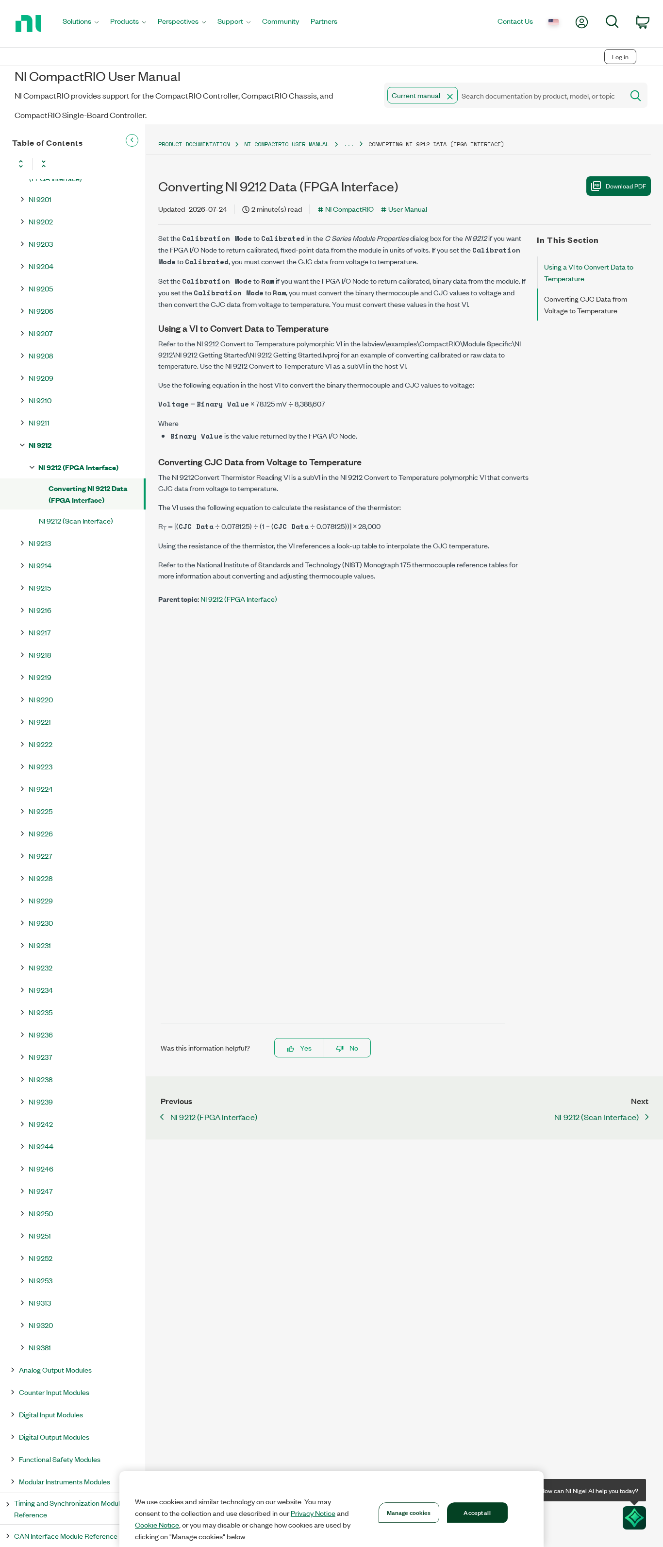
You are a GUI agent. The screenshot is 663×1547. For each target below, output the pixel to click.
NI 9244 (41, 1146)
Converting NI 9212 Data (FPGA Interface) (88, 494)
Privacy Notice (313, 1513)
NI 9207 (41, 333)
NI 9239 (41, 1101)
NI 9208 (41, 355)
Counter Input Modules (54, 1392)
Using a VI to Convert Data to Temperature (588, 272)
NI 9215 (40, 587)
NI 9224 (41, 788)
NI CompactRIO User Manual (286, 144)
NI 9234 (41, 990)
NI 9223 (40, 766)
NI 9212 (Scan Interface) (76, 520)
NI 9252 (40, 1258)
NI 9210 (40, 400)
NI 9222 (40, 744)
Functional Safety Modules (59, 1459)
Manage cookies (409, 1512)
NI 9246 (41, 1168)
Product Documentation (194, 144)
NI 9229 (41, 900)
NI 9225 (40, 811)
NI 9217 (40, 632)
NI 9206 (41, 311)
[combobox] (503, 95)
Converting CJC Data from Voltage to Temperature (585, 304)
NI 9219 (40, 677)
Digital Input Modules (51, 1414)
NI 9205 (41, 288)
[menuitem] (80, 23)
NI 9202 (41, 221)
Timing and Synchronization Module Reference (69, 1508)
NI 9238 (40, 1079)
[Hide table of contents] (132, 140)
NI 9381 (40, 1347)
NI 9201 (40, 199)
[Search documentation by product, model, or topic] (635, 95)
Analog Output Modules (55, 1369)
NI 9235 (40, 1012)
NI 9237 (40, 1057)
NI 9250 (41, 1213)
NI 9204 (41, 266)
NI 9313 (40, 1302)
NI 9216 (40, 610)
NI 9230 (41, 923)
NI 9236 (41, 1034)
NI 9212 (40, 445)
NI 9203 (41, 243)
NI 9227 (40, 855)
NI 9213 (40, 543)
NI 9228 (40, 878)
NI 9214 (40, 565)
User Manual (407, 209)
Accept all (477, 1512)
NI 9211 (39, 422)
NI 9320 (41, 1325)
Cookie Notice (157, 1525)
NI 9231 (40, 945)
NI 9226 (41, 833)
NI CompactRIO (349, 209)
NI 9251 (40, 1235)
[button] (450, 97)
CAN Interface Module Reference (65, 1535)
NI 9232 (40, 967)
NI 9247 (41, 1191)
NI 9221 (40, 721)
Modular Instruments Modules (64, 1481)
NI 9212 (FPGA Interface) (78, 467)
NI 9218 (40, 654)
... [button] (349, 144)
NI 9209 (41, 378)
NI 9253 (40, 1280)
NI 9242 (41, 1124)
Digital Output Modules (54, 1436)
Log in (620, 56)
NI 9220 (41, 699)
